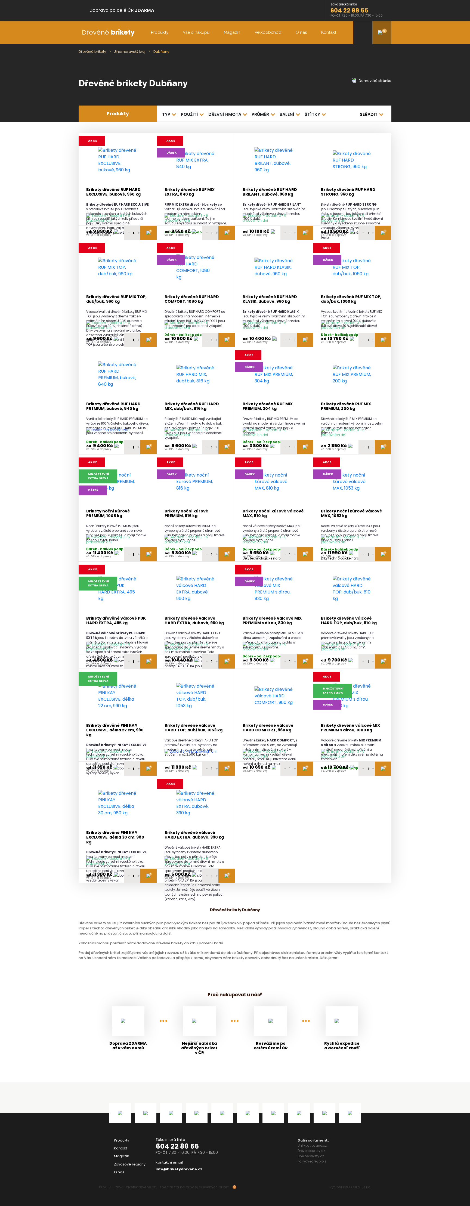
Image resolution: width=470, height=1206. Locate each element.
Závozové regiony (130, 1164)
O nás (301, 32)
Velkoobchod (268, 32)
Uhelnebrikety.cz (311, 1156)
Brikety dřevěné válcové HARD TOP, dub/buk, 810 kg (349, 621)
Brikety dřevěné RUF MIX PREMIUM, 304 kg (268, 406)
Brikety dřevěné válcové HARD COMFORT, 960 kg (268, 728)
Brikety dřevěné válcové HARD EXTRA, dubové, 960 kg (194, 621)
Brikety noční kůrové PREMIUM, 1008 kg (108, 513)
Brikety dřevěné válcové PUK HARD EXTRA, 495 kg (116, 621)
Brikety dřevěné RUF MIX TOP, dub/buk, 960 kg (116, 299)
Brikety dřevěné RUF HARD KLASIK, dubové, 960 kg (270, 299)
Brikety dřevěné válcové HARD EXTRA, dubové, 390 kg (194, 835)
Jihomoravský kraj (130, 51)
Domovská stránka (374, 80)
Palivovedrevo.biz (312, 1161)
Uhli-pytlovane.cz (312, 1145)
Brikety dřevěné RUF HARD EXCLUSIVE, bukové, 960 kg (113, 192)
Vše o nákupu (196, 32)
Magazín (232, 32)
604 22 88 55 (177, 1146)
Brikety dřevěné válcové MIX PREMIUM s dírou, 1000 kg (350, 728)
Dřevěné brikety (92, 51)
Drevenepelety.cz (311, 1150)
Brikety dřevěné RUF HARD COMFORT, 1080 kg (192, 299)
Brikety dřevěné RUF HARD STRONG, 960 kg (348, 192)
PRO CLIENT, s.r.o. (357, 1187)
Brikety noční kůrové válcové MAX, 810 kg (273, 513)
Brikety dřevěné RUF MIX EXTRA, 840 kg (190, 192)
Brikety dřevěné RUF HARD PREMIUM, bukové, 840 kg (113, 406)
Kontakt (328, 32)
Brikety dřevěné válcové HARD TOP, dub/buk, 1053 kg (193, 728)
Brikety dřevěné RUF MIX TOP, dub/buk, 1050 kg (351, 299)
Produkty (159, 32)
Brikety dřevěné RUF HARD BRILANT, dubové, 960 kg (270, 192)
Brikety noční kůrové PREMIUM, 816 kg (186, 513)
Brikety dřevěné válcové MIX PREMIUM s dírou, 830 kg (272, 621)
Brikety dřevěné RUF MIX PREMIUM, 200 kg (346, 406)
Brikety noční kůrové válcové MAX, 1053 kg (351, 513)
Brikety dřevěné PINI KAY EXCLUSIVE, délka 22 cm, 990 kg (115, 730)
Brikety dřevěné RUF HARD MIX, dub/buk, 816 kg (192, 406)
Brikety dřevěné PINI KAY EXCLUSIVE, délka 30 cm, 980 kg (115, 837)
